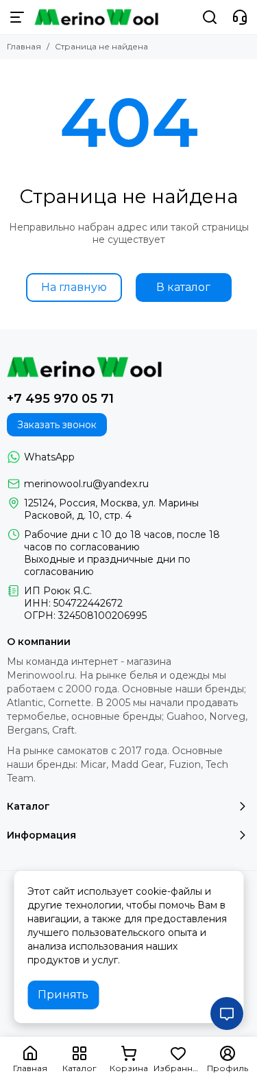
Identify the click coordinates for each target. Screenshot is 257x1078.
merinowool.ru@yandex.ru (86, 484)
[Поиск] (210, 17)
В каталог (183, 287)
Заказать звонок (57, 425)
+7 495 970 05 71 (60, 398)
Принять (63, 994)
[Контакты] (240, 17)
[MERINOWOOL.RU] (96, 17)
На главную (74, 287)
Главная (24, 46)
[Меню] (17, 17)
